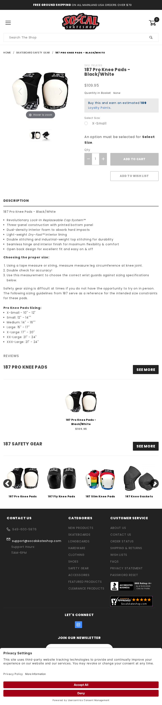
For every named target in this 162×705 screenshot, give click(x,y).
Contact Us (120, 534)
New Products (80, 528)
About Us (118, 528)
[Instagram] (78, 624)
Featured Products (85, 582)
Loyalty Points (99, 108)
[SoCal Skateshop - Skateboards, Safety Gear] (81, 23)
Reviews (11, 355)
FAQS (114, 561)
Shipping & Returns (126, 548)
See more (145, 369)
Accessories (79, 575)
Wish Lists (118, 555)
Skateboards (79, 534)
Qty (87, 150)
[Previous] (20, 91)
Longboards (79, 541)
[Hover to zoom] (40, 91)
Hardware (76, 548)
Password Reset (124, 575)
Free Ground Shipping (52, 5)
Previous (8, 484)
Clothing (76, 555)
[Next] (60, 91)
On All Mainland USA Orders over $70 (101, 5)
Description (16, 200)
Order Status (122, 541)
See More (145, 446)
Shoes (73, 561)
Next (154, 484)
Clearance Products (86, 588)
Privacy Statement (126, 568)
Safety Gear (78, 568)
